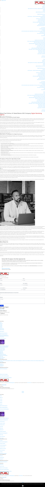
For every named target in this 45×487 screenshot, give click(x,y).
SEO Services (29, 382)
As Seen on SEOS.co (3, 338)
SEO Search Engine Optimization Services (39, 22)
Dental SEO (1, 371)
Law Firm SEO (2, 466)
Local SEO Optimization (41, 19)
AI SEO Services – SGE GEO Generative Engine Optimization (36, 16)
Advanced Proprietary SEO (4, 419)
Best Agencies (2, 331)
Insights (1, 325)
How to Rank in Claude (41, 52)
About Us (43, 6)
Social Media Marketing (41, 24)
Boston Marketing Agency (3, 334)
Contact (1, 324)
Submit (2, 305)
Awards (1, 326)
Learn (44, 37)
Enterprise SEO (43, 17)
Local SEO (1, 351)
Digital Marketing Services (41, 14)
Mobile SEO (1, 353)
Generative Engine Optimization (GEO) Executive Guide (37, 43)
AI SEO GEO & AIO (42, 32)
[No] (43, 484)
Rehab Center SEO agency (4, 374)
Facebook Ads (2, 364)
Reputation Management (3, 355)
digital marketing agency (10, 475)
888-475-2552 (2, 309)
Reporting (1, 352)
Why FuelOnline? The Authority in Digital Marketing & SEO (36, 8)
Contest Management (19, 360)
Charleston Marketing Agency (4, 335)
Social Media (43, 35)
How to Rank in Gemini (41, 51)
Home (44, 5)
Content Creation (2, 349)
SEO (44, 34)
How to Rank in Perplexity (41, 53)
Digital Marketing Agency (3, 333)
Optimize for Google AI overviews (40, 44)
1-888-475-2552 (3, 0)
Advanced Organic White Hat (4, 418)
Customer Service (24, 360)
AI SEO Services (2, 421)
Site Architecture (2, 357)
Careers (44, 10)
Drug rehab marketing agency (4, 375)
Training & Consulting (3, 453)
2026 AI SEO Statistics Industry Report (39, 42)
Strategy (39, 360)
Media (44, 9)
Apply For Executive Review (6, 268)
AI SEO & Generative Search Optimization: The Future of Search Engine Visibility (33, 31)
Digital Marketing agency (10, 382)
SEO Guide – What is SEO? (41, 45)
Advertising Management (6, 360)
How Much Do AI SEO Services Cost (40, 40)
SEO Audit (1, 356)
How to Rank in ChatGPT (41, 50)
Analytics (1, 360)
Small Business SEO (42, 23)
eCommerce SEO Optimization (40, 18)
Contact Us (43, 55)
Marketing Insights (42, 28)
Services (44, 15)
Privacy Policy (2, 328)
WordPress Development (3, 368)
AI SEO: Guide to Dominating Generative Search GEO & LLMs (36, 41)
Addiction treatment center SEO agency (6, 377)
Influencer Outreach (30, 360)
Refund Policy (2, 329)
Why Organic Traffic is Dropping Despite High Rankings (37, 49)
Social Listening (36, 360)
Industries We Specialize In (41, 25)
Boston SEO (1, 358)
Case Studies (43, 27)
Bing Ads (1, 363)
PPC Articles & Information (41, 33)
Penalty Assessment (3, 354)
